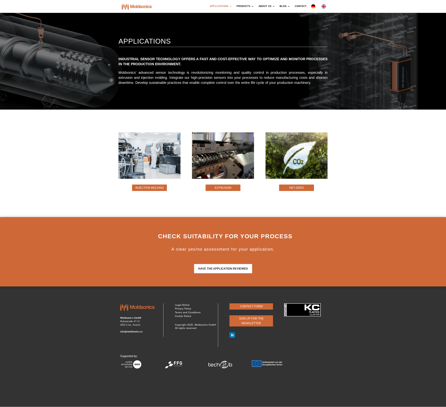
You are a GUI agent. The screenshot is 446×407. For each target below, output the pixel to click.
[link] (136, 6)
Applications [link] (219, 6)
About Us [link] (265, 6)
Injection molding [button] (149, 187)
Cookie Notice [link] (183, 316)
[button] (232, 335)
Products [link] (244, 6)
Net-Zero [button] (296, 187)
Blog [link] (283, 6)
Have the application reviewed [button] (223, 268)
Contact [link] (301, 6)
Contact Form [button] (251, 306)
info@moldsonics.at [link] (131, 331)
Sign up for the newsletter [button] (251, 321)
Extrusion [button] (223, 187)
